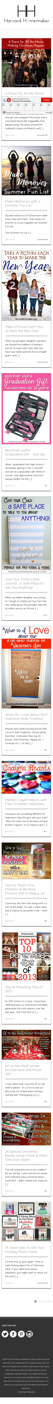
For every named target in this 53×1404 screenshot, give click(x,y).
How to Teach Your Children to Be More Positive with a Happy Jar (25, 889)
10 (47, 615)
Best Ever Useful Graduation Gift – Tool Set (25, 452)
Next (48, 1301)
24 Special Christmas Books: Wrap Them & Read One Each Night (26, 1155)
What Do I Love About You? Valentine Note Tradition (26, 716)
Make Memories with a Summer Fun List (22, 203)
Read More (9, 135)
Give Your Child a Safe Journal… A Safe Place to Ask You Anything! (24, 583)
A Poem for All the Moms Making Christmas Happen (25, 95)
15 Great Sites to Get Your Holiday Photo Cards (24, 1249)
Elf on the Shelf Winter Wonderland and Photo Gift (23, 1070)
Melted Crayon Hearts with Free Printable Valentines (26, 802)
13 (47, 832)
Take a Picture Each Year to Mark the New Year (24, 329)
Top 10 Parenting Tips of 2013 (24, 989)
